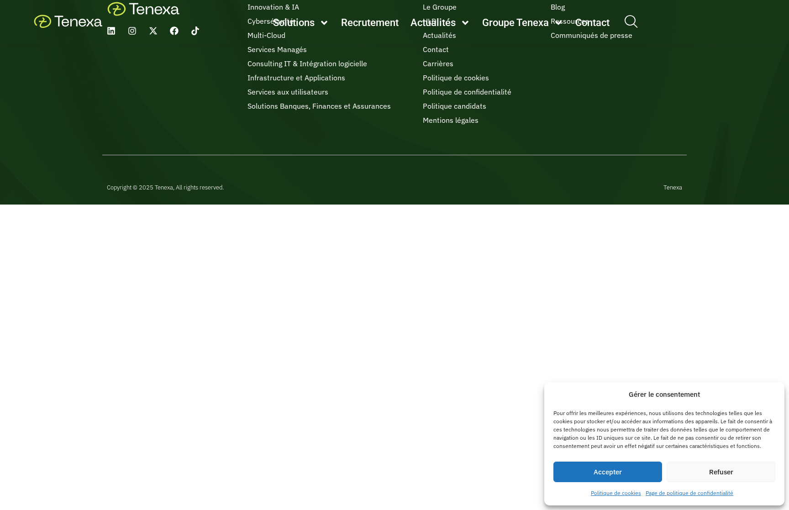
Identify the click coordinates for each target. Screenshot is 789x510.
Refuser (721, 472)
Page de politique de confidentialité (689, 492)
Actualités (433, 22)
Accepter (608, 472)
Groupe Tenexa (515, 22)
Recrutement (370, 22)
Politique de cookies (616, 492)
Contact (592, 22)
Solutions (294, 22)
